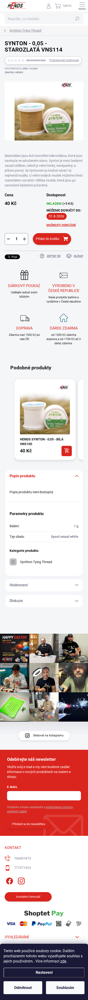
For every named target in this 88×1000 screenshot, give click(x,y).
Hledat (77, 18)
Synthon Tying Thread (36, 562)
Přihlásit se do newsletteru (28, 824)
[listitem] (45, 419)
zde (63, 961)
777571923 (22, 868)
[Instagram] (20, 880)
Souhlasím (65, 987)
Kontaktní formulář (28, 896)
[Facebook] (9, 880)
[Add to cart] (66, 451)
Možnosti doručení (61, 225)
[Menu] (82, 6)
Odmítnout (23, 987)
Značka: (14, 72)
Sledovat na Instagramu (48, 735)
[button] (9, 420)
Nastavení (44, 972)
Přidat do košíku (47, 239)
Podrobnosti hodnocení (64, 60)
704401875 (22, 858)
